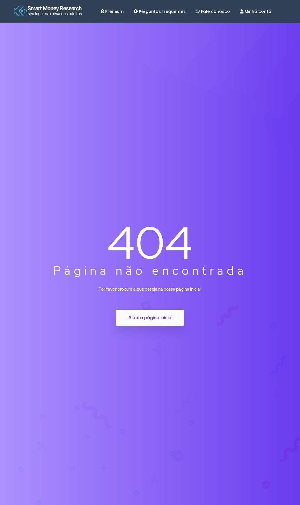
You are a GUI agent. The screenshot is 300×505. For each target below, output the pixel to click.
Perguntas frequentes (162, 11)
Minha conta (257, 11)
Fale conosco (215, 11)
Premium (114, 11)
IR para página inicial (150, 318)
